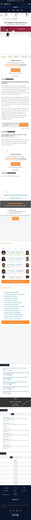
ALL (3, 248)
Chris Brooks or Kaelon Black (11, 304)
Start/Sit (8, 18)
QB (9, 248)
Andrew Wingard (6, 417)
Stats (10, 56)
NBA (13, 10)
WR (21, 248)
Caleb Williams (6, 439)
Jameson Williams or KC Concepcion (13, 316)
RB (15, 248)
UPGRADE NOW (15, 70)
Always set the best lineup (15, 322)
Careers (15, 487)
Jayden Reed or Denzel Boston (11, 308)
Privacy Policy (15, 494)
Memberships (6, 494)
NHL (22, 10)
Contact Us (24, 490)
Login (29, 4)
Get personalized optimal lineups (15, 281)
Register (6, 490)
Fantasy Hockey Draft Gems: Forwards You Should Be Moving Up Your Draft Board (15, 382)
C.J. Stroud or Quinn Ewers (10, 300)
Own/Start (24, 56)
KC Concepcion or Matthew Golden (12, 302)
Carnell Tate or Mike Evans (10, 296)
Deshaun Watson (6, 433)
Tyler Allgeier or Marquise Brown (16, 18)
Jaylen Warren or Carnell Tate (11, 298)
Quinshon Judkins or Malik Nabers (12, 318)
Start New (22, 24)
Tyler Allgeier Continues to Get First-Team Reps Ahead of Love (14, 135)
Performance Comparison (19, 195)
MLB (18, 10)
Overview (3, 56)
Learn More (15, 76)
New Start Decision (15, 198)
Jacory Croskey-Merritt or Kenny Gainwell (14, 294)
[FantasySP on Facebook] (17, 510)
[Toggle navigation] (2, 4)
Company (6, 487)
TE (28, 248)
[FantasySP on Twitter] (11, 510)
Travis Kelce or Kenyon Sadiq (11, 292)
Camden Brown (6, 423)
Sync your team (20, 0)
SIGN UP (15, 218)
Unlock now (23, 124)
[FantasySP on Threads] (20, 510)
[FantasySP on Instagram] (14, 510)
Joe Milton (5, 429)
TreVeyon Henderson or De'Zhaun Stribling (14, 306)
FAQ (24, 487)
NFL (9, 10)
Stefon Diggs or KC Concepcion (12, 310)
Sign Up (15, 7)
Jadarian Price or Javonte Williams (12, 312)
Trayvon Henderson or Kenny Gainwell (13, 314)
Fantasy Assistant (15, 203)
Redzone (16, 56)
